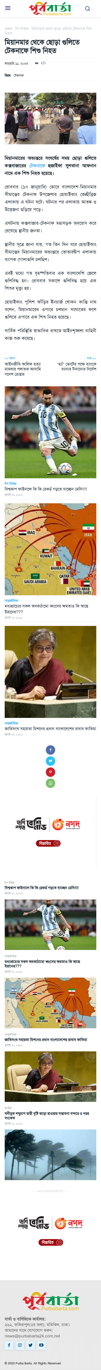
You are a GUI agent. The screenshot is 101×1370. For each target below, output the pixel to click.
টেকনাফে (37, 165)
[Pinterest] (50, 772)
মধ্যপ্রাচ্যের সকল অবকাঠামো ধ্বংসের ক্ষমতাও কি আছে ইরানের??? (42, 964)
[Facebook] (50, 750)
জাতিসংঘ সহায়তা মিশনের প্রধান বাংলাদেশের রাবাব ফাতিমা (46, 1039)
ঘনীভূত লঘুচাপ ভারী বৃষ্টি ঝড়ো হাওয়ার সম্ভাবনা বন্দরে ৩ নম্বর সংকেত (47, 1115)
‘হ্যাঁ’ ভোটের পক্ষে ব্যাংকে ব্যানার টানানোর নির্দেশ (76, 366)
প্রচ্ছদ (8, 28)
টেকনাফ (19, 75)
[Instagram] (20, 1345)
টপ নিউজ (10, 882)
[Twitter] (50, 761)
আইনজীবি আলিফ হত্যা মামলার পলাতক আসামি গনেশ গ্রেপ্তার (23, 369)
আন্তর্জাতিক (10, 956)
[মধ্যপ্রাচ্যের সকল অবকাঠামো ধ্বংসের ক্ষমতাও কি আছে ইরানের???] (50, 1003)
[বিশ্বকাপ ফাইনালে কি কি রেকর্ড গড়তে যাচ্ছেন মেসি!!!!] (50, 924)
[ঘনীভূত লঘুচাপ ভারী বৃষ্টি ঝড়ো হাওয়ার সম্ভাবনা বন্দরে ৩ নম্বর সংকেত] (50, 1154)
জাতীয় (8, 1108)
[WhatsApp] (50, 783)
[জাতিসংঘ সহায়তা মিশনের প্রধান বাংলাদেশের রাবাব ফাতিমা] (50, 1076)
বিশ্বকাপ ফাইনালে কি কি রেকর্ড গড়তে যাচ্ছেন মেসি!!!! (41, 887)
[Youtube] (41, 1345)
